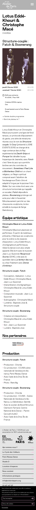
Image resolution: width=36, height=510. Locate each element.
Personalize (5, 507)
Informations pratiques (11, 476)
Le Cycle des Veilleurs (11, 452)
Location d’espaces (10, 466)
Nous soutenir (7, 471)
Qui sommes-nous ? (9, 447)
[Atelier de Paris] (9, 5)
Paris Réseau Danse (10, 457)
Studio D (5, 462)
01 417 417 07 (7, 485)
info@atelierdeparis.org (11, 481)
